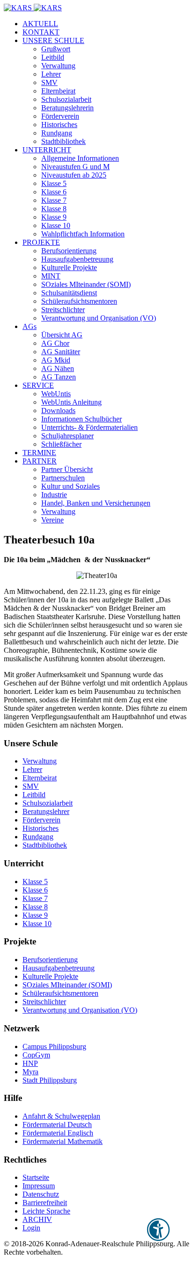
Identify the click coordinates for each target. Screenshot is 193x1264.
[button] (53, 40)
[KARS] (33, 8)
